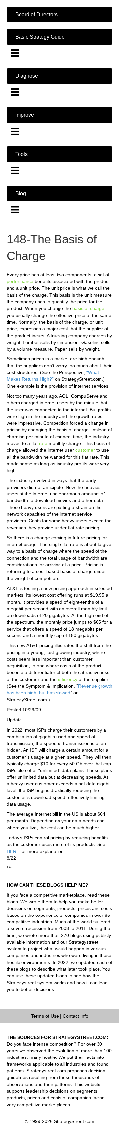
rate (43, 443)
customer (85, 450)
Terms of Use (45, 1016)
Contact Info (75, 1016)
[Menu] (15, 53)
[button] (59, 14)
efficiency (67, 679)
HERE (13, 851)
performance (20, 281)
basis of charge (88, 308)
